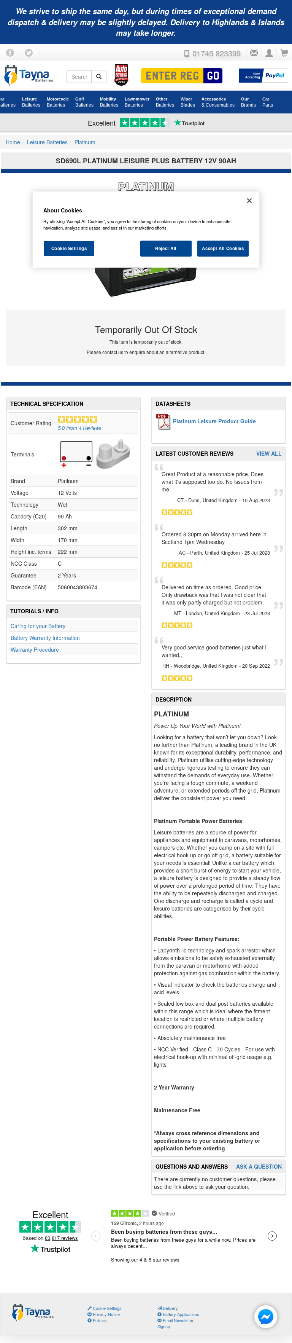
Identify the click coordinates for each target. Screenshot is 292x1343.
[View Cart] (284, 53)
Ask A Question (259, 1166)
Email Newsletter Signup (175, 1323)
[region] (146, 229)
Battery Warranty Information (45, 637)
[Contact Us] (254, 53)
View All (269, 453)
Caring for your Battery (38, 626)
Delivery (170, 1308)
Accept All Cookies (223, 248)
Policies (99, 1320)
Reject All (165, 248)
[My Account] (269, 53)
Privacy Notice (106, 1314)
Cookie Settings (69, 248)
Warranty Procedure (35, 649)
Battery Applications (180, 1314)
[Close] (249, 200)
